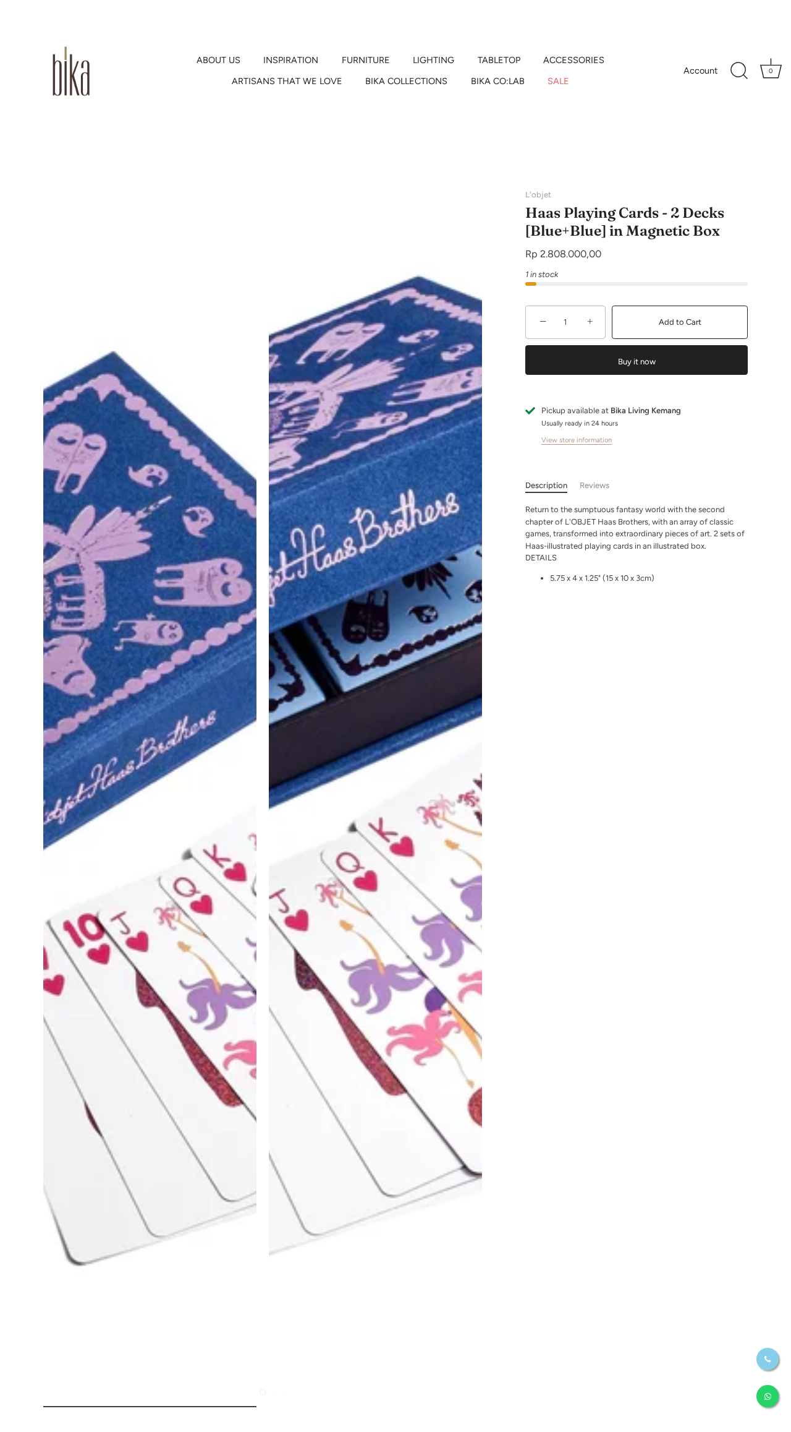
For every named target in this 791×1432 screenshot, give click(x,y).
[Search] (739, 71)
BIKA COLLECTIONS (406, 81)
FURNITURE (366, 60)
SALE (558, 81)
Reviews (594, 485)
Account (700, 70)
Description (546, 485)
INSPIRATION (290, 60)
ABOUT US (218, 60)
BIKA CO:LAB (498, 81)
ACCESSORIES (573, 60)
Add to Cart (680, 322)
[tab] (552, 485)
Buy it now (637, 361)
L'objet (538, 194)
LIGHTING (433, 60)
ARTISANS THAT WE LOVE (287, 81)
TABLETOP (499, 60)
